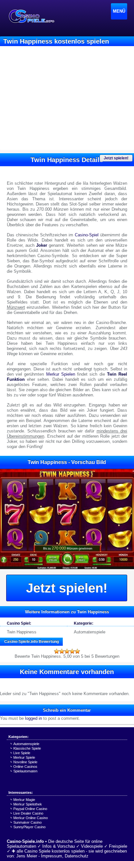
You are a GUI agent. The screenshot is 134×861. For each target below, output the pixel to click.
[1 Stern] (56, 651)
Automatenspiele (89, 632)
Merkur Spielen (60, 374)
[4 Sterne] (72, 651)
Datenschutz (76, 856)
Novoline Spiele (25, 762)
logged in (33, 718)
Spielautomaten (25, 771)
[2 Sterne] (61, 651)
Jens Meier (26, 856)
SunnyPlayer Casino (29, 827)
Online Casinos (25, 766)
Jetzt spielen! (116, 158)
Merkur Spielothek (27, 804)
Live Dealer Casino (28, 813)
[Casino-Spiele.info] (31, 16)
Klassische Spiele (27, 748)
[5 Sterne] (77, 651)
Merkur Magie (24, 800)
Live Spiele (21, 753)
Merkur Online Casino (30, 818)
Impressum (51, 856)
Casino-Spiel (87, 234)
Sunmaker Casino (27, 822)
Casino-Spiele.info (25, 841)
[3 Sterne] (67, 651)
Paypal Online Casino (30, 809)
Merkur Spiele (24, 757)
